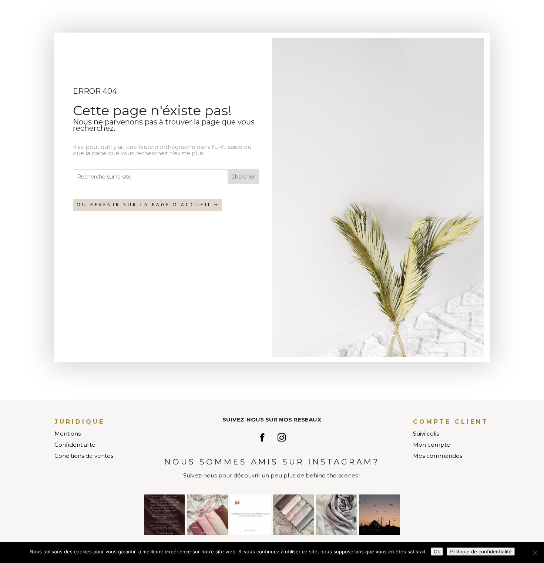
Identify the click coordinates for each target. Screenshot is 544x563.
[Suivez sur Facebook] (262, 437)
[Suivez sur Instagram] (281, 437)
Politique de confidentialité (481, 551)
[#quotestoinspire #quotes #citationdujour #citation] (250, 514)
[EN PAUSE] (164, 514)
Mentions (67, 433)
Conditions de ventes (83, 455)
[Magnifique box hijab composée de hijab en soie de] (293, 514)
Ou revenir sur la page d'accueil (144, 204)
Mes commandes (437, 455)
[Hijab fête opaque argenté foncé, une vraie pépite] (336, 514)
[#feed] (379, 514)
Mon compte (431, 444)
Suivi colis (426, 433)
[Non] (534, 552)
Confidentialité (74, 444)
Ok (437, 551)
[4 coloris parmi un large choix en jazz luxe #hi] (207, 514)
